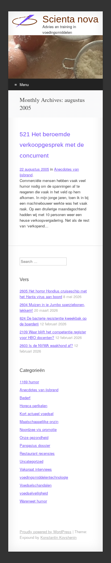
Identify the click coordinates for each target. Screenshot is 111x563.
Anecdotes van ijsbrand (39, 389)
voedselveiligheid (34, 493)
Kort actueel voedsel (37, 413)
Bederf (25, 397)
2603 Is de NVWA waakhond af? (46, 345)
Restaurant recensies (37, 453)
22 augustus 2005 (34, 169)
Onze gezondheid (34, 437)
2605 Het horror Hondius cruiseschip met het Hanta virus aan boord (53, 293)
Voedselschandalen (36, 485)
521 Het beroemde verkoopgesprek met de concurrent (52, 145)
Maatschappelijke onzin (39, 421)
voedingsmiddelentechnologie (44, 477)
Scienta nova (70, 19)
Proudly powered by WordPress (45, 531)
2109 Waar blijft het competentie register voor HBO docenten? (53, 334)
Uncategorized (31, 461)
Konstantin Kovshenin (58, 537)
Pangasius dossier (35, 445)
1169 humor (29, 381)
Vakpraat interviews (36, 469)
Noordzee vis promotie (38, 429)
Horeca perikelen (33, 405)
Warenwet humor (33, 501)
